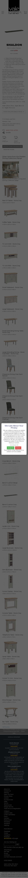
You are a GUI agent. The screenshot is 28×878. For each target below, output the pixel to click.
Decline (18, 448)
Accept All (10, 448)
